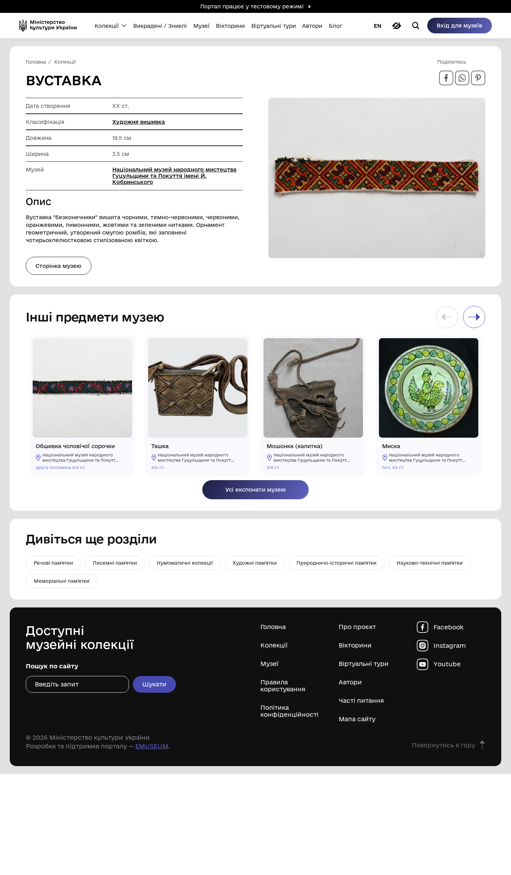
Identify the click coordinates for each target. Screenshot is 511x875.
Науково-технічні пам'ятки (430, 563)
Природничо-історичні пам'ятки (336, 563)
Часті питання (361, 700)
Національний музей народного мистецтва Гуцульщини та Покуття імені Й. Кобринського (174, 175)
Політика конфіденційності (289, 711)
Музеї (269, 663)
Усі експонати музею (255, 489)
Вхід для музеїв (459, 25)
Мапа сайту (357, 719)
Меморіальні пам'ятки (61, 581)
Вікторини (355, 645)
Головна (273, 626)
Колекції (273, 645)
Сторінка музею (58, 266)
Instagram (449, 645)
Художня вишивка (138, 122)
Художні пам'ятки (255, 563)
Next (474, 317)
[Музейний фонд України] (50, 25)
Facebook (448, 626)
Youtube (447, 664)
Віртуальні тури (364, 663)
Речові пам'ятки (53, 563)
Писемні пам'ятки (115, 563)
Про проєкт (357, 626)
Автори (350, 682)
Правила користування (282, 685)
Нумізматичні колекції (185, 563)
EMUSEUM (151, 745)
